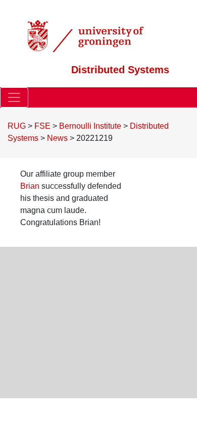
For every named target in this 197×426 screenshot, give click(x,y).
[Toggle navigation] (14, 97)
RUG (17, 126)
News (57, 138)
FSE (42, 126)
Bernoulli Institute (90, 126)
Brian (29, 186)
